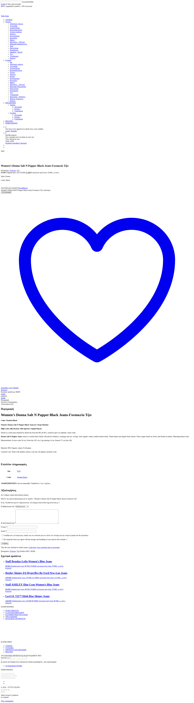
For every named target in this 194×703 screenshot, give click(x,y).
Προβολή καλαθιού (12, 143)
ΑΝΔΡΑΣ (8, 646)
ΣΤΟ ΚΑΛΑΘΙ (6, 192)
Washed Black (22, 477)
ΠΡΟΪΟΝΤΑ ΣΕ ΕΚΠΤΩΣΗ (15, 650)
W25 (19, 471)
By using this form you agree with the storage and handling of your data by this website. (35, 539)
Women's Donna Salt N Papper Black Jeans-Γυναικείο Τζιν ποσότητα (25, 190)
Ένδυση (13, 170)
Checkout (23, 143)
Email (3, 531)
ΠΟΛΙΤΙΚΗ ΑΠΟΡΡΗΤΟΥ (15, 619)
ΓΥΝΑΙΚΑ (9, 648)
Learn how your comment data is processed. (44, 547)
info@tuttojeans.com (8, 678)
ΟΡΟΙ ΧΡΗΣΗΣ (11, 617)
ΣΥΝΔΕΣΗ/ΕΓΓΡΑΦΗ (13, 666)
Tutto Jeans (5, 16)
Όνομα (4, 527)
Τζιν (18, 170)
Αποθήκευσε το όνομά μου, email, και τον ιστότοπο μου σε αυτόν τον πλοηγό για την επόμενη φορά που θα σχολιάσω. (46, 535)
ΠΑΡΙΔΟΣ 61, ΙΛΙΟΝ (9, 676)
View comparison (7, 701)
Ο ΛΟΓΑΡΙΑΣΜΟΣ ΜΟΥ (14, 613)
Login (3, 4)
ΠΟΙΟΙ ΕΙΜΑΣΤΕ (12, 611)
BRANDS (9, 652)
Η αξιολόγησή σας (8, 523)
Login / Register (11, 131)
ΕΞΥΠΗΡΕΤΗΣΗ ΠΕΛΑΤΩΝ (16, 615)
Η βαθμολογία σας (8, 506)
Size (2, 188)
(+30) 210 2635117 (8, 674)
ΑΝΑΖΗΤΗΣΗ (27, 2)
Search (3, 658)
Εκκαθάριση (23, 188)
